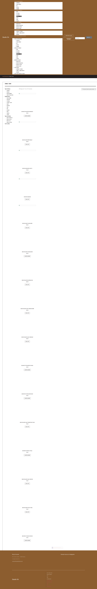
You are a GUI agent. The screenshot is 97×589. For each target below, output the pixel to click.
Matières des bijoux (17, 22)
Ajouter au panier (27, 115)
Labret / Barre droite (10, 94)
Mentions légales (49, 574)
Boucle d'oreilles (9, 93)
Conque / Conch (19, 16)
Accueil (3, 76)
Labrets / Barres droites (20, 32)
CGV (47, 577)
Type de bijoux (16, 67)
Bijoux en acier (18, 28)
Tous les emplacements (18, 1)
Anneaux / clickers (19, 31)
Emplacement (7, 76)
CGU (47, 583)
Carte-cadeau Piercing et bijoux (19, 73)
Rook (17, 19)
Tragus (17, 20)
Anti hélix (18, 14)
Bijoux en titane (19, 26)
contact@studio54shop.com (17, 561)
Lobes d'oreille (9, 98)
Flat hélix (18, 13)
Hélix (17, 11)
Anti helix (8, 99)
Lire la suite (27, 144)
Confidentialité (49, 586)
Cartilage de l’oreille (18, 10)
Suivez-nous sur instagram (68, 554)
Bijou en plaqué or (10, 117)
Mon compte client (49, 580)
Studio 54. (5, 37)
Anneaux (8, 90)
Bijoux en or (18, 23)
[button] (37, 37)
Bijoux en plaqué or (19, 25)
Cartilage (18, 2)
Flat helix (8, 105)
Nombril (17, 8)
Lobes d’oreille (18, 4)
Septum (17, 7)
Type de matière (8, 116)
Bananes (17, 34)
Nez (16, 5)
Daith (17, 17)
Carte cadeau (7, 123)
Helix (7, 107)
